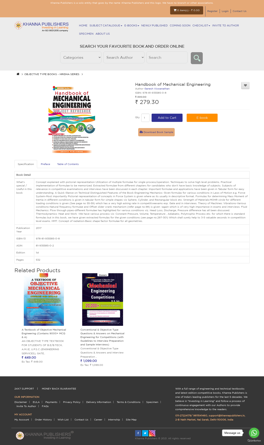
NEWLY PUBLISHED (154, 25)
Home (83, 25)
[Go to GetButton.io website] (254, 440)
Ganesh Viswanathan (157, 88)
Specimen (86, 33)
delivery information (98, 402)
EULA (36, 402)
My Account (21, 419)
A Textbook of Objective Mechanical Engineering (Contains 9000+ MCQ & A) (44, 333)
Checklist (200, 25)
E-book (202, 117)
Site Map (131, 419)
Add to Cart (167, 117)
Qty (137, 117)
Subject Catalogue (105, 25)
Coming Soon (180, 25)
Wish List (63, 419)
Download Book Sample (158, 132)
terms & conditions (128, 402)
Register (212, 11)
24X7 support (24, 388)
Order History (43, 419)
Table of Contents (68, 164)
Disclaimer (20, 402)
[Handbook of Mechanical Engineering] (71, 119)
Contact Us (239, 11)
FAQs (45, 406)
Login (225, 11)
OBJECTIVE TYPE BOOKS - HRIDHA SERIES (51, 74)
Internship (114, 419)
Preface (45, 164)
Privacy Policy (71, 402)
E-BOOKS (130, 25)
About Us (102, 33)
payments (51, 402)
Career (98, 419)
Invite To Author (225, 25)
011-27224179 (183, 415)
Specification (26, 164)
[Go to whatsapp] (254, 433)
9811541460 (200, 415)
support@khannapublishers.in (227, 415)
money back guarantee (59, 388)
